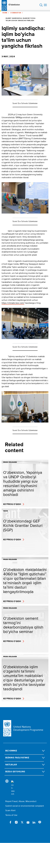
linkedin (34, 822)
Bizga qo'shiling (15, 771)
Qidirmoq (41, 5)
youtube (28, 822)
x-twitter (22, 822)
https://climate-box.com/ (13, 302)
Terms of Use (11, 815)
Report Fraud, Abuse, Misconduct (20, 801)
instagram (16, 822)
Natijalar (11, 764)
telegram (39, 822)
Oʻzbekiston (14, 4)
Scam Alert (10, 810)
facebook (10, 822)
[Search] (12, 788)
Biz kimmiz (11, 750)
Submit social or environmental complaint (24, 805)
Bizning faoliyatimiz (17, 757)
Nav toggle (45, 5)
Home (4, 13)
